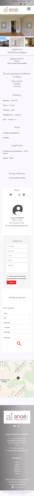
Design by (19, 487)
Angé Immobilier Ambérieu (17, 434)
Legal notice (13, 482)
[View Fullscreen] (2, 369)
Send (11, 282)
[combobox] (17, 313)
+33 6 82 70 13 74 (18, 223)
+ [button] (2, 362)
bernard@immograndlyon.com (18, 225)
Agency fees (23, 482)
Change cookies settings (18, 484)
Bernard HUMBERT (17, 218)
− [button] (2, 365)
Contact (17, 86)
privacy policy (12, 278)
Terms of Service (18, 493)
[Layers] (31, 363)
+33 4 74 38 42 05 (18, 448)
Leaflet (32, 396)
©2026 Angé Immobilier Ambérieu (17, 479)
